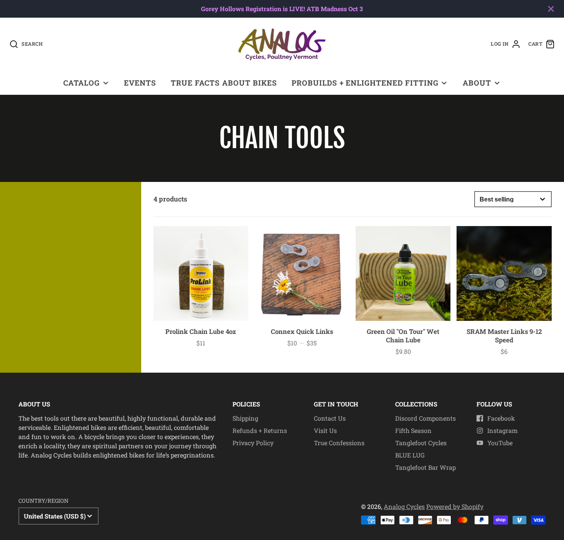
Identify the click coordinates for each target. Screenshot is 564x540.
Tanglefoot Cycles (421, 443)
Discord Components (425, 418)
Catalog (81, 83)
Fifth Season (413, 430)
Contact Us (330, 418)
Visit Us (325, 430)
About (477, 83)
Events (140, 83)
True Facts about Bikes (224, 83)
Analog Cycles (404, 506)
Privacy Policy (253, 443)
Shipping (245, 418)
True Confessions (339, 443)
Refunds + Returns (260, 430)
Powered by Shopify (454, 506)
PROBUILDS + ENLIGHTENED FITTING (365, 83)
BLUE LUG (410, 455)
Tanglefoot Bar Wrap (425, 467)
